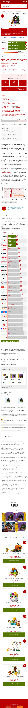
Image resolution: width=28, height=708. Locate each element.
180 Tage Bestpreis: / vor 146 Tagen (11, 111)
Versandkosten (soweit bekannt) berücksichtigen (10, 228)
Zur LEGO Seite (5, 124)
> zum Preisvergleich (14, 560)
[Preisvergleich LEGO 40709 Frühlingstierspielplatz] (14, 671)
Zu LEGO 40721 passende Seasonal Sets (10, 139)
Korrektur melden (14, 100)
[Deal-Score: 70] (14, 52)
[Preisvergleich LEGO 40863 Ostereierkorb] (14, 621)
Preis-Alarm (11, 75)
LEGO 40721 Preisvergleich (8, 133)
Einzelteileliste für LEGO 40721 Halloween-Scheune (12, 137)
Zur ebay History (13, 124)
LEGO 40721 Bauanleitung (8, 135)
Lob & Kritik (20, 706)
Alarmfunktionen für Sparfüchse (9, 131)
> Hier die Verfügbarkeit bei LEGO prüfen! (10, 341)
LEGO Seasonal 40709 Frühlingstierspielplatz (14, 676)
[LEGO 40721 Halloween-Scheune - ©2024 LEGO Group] (14, 19)
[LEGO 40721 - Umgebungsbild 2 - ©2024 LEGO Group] (8, 526)
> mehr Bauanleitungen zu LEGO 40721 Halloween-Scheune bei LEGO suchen (14, 415)
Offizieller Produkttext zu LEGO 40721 (10, 138)
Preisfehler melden (5, 230)
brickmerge (8, 707)
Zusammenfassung (6, 130)
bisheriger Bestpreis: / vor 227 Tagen (11, 110)
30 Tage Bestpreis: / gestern (9, 112)
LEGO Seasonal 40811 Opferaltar (14, 602)
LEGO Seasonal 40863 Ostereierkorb (14, 627)
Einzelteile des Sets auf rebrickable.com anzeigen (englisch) (14, 427)
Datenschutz (14, 707)
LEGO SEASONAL (21, 155)
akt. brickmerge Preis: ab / (13, 114)
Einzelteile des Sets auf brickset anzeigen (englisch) (12, 430)
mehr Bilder (15, 26)
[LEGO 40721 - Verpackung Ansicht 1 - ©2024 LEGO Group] (8, 516)
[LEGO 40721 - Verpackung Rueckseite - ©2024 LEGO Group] (20, 516)
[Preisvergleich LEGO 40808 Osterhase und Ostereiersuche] (14, 646)
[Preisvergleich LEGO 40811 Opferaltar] (14, 597)
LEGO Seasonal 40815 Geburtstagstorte (14, 578)
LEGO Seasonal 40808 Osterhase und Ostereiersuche (14, 652)
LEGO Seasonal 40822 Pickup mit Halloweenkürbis (14, 553)
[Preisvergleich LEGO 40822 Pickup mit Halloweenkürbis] (14, 548)
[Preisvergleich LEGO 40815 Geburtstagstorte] (14, 572)
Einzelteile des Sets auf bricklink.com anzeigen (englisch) (13, 425)
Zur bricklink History (22, 124)
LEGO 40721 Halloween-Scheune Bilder (10, 134)
